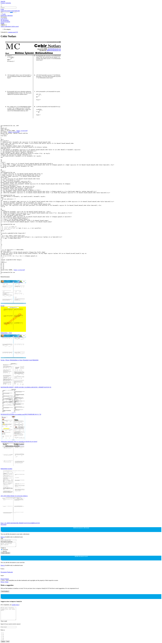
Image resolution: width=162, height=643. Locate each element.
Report (2, 579)
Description (6, 541)
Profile (2, 23)
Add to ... (3, 24)
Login (2, 9)
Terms (6, 582)
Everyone (5, 549)
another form (15, 604)
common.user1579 (13, 32)
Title (2, 538)
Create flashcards (15, 10)
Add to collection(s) (6, 26)
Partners (7, 579)
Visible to (3, 548)
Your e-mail (4, 621)
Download (3, 524)
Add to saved (15, 26)
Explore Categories (6, 3)
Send (7, 641)
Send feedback (5, 591)
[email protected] (22, 130)
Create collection (5, 553)
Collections (10, 15)
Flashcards (4, 15)
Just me (5, 551)
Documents (4, 572)
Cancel (3, 641)
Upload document (6, 10)
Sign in (3, 537)
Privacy (3, 582)
